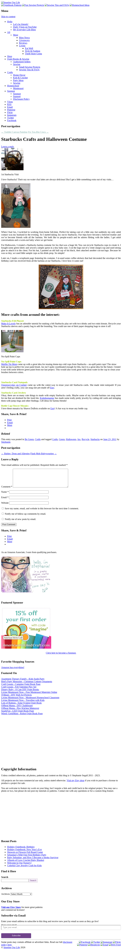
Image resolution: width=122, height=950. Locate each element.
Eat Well (29, 48)
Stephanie (5, 442)
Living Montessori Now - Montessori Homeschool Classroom (30, 697)
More (15, 35)
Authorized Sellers (21, 61)
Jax (78, 439)
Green (62, 439)
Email (10, 107)
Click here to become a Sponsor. (61, 653)
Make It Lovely (8, 323)
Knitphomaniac (47, 398)
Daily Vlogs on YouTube (25, 27)
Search (4, 877)
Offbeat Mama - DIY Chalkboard (17, 705)
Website (5, 503)
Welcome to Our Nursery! (19, 863)
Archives (5, 894)
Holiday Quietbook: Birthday (21, 847)
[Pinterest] (82, 944)
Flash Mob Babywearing (43, 453)
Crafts (10, 72)
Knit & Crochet (20, 77)
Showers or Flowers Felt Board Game (25, 852)
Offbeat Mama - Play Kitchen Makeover (20, 708)
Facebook (11, 120)
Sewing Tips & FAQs (29, 69)
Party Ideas (18, 80)
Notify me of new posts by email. (20, 519)
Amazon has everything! (12, 667)
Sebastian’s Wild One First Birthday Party (26, 855)
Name (5, 492)
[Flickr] (117, 942)
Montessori (18, 88)
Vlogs (10, 101)
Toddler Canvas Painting (14, 132)
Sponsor (11, 91)
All (8, 32)
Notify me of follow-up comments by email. (25, 514)
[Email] (104, 944)
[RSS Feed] (115, 944)
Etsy (52, 387)
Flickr (10, 112)
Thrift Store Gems (33, 53)
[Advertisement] (61, 738)
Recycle (85, 439)
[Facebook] (84, 942)
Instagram (11, 115)
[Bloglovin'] (94, 944)
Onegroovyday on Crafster (14, 385)
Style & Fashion (32, 51)
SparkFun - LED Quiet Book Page (17, 711)
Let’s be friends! (20, 24)
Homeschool (13, 85)
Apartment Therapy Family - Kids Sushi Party (22, 679)
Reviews (23, 43)
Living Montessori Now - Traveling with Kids (22, 700)
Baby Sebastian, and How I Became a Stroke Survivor (32, 857)
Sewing (16, 64)
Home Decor (19, 75)
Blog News (24, 37)
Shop (9, 56)
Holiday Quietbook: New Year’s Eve (24, 849)
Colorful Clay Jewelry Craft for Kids (24, 865)
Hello (9, 21)
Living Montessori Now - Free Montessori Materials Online (29, 692)
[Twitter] (95, 942)
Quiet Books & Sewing (18, 59)
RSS (9, 104)
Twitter (10, 117)
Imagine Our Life (12, 947)
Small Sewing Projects (29, 67)
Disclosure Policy (21, 99)
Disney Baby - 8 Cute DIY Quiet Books (20, 689)
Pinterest (11, 109)
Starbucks (95, 439)
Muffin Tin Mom (9, 364)
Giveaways (24, 40)
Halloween (71, 439)
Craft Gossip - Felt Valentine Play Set (18, 687)
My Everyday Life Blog (24, 29)
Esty (52, 408)
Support (17, 96)
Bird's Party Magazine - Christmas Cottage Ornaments (26, 681)
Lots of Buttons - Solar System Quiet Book (21, 703)
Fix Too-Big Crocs (38, 132)
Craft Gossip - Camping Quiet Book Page (20, 684)
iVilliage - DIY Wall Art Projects (16, 695)
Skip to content (8, 16)
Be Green (29, 439)
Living (22, 45)
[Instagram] (106, 942)
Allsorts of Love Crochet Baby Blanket (25, 860)
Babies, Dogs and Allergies (15, 453)
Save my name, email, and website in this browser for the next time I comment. (42, 508)
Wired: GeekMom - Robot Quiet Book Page (22, 713)
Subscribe (16, 935)
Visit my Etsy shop (75, 780)
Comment (6, 486)
